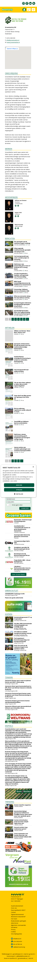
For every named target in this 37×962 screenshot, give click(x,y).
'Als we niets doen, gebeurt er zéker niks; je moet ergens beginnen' (22, 384)
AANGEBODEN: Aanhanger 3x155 (15, 594)
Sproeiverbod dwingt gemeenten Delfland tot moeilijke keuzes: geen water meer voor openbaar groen (23, 813)
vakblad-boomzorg (19, 947)
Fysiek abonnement (17, 906)
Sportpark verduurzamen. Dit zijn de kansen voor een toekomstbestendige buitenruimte (22, 346)
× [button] (33, 467)
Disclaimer (14, 927)
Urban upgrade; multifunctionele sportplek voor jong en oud (22, 249)
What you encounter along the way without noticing (22, 297)
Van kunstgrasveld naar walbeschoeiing (21, 370)
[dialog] (18, 481)
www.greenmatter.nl (13, 42)
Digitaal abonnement (17, 914)
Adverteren (14, 923)
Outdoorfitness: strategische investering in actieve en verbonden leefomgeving (22, 359)
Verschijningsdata (16, 934)
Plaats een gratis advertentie (14, 598)
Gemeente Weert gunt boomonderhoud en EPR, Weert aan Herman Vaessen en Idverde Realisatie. (18, 687)
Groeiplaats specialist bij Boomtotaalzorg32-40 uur (22, 548)
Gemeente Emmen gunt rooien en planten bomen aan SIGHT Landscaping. (18, 681)
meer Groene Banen (18, 574)
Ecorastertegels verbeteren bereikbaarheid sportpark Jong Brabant (22, 304)
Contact (13, 912)
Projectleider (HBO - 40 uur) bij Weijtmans (22, 561)
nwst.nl (31, 958)
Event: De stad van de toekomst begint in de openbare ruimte (21, 647)
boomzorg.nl (11, 956)
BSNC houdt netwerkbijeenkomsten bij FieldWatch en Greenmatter (22, 283)
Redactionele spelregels (18, 921)
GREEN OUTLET (11, 590)
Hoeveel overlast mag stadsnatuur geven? (20, 828)
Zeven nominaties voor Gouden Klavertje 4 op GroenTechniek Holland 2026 (22, 835)
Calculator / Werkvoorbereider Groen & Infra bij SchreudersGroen (22, 568)
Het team (14, 919)
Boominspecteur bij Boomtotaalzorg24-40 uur (22, 554)
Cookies (13, 932)
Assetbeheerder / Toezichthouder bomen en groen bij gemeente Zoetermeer (22, 528)
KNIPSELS (9, 726)
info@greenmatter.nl (12, 40)
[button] (18, 494)
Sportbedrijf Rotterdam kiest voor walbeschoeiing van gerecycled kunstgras (22, 312)
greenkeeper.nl (17, 954)
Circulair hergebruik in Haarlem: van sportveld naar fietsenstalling (21, 275)
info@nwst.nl (17, 939)
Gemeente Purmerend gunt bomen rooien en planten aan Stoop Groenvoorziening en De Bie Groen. (18, 695)
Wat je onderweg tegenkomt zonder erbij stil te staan (22, 410)
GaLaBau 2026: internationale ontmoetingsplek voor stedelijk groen (23, 625)
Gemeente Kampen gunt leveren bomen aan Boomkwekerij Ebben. (17, 701)
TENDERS (9, 677)
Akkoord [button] (19, 485)
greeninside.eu (22, 958)
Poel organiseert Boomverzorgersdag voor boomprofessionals (22, 639)
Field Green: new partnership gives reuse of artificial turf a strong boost (22, 266)
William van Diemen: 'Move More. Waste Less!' (22, 331)
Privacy (13, 929)
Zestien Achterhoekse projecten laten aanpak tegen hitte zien (21, 821)
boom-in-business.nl (10, 958)
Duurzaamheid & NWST (18, 910)
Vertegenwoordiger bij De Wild (22, 542)
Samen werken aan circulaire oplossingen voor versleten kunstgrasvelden (22, 448)
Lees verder (13, 481)
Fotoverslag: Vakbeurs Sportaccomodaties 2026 (21, 290)
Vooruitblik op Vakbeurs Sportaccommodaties (21, 422)
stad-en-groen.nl (29, 954)
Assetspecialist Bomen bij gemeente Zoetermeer (22, 535)
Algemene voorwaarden (18, 925)
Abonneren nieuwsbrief (18, 916)
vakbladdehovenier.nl (22, 956)
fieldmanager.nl (6, 954)
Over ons (14, 908)
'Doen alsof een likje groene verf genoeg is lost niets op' (22, 397)
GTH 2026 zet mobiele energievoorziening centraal (22, 632)
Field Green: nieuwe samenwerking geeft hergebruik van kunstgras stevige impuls (22, 436)
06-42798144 (17, 944)
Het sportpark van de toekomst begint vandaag (22, 242)
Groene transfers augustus (22, 805)
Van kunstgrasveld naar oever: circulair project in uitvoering (21, 257)
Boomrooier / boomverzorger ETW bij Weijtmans (23, 520)
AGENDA (8, 614)
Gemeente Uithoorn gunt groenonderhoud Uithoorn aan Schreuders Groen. (18, 707)
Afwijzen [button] (19, 490)
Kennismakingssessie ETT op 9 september (23, 618)
